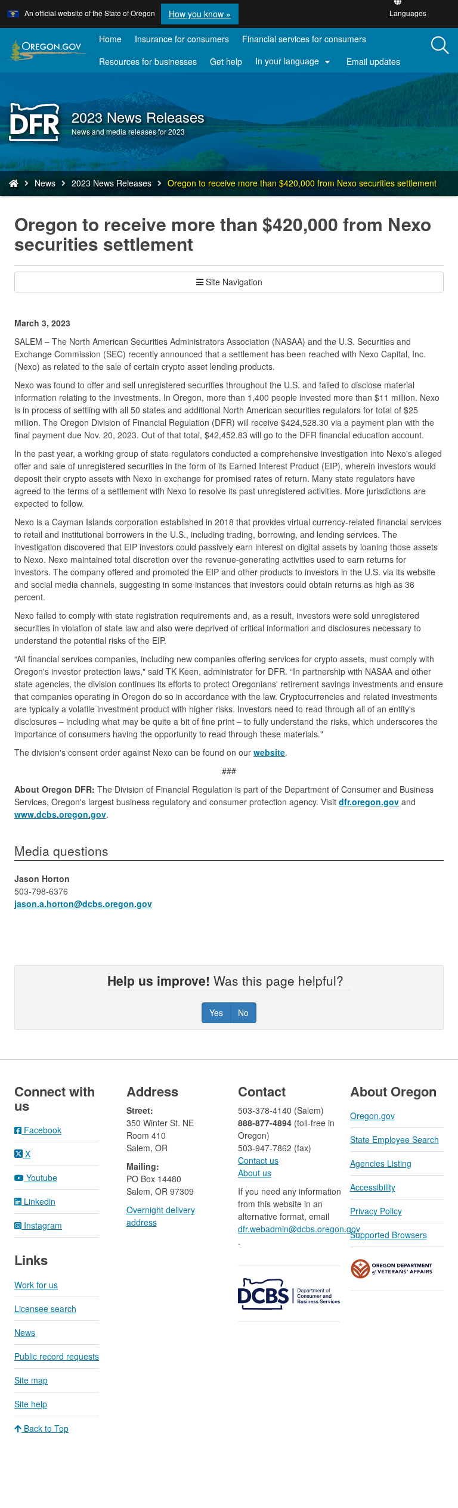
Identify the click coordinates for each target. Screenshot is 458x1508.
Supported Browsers (388, 1235)
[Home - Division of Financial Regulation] (13, 183)
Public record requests (56, 1356)
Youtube (40, 1177)
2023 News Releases (111, 183)
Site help (30, 1404)
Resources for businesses (148, 61)
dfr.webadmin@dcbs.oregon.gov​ (299, 1229)
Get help (226, 61)
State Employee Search (394, 1139)
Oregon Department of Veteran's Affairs (392, 1268)
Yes (216, 1012)
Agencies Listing (380, 1163)
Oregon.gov (372, 1115)
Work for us (36, 1285)
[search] (440, 50)
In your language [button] (294, 61)
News (45, 183)
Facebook (41, 1130)
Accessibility (372, 1187)
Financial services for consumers (304, 39)
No (243, 1012)
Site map (31, 1380)
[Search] (440, 46)
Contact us (258, 1160)
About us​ (254, 1173)
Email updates (376, 64)
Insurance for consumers (182, 39)
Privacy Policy (376, 1211)
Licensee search (45, 1308)
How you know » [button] (200, 14)
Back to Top (45, 1428)
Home (110, 39)
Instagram (41, 1225)
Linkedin (38, 1201)
